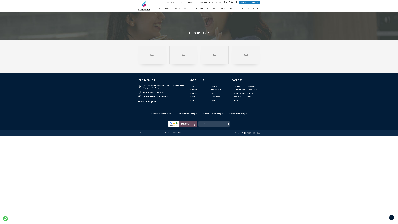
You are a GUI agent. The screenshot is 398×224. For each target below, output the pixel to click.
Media (215, 8)
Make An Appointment (249, 2)
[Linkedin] (152, 101)
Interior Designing (202, 8)
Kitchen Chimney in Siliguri (162, 114)
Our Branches (243, 8)
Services (177, 8)
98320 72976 (160, 92)
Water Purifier (252, 90)
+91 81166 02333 (176, 2)
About (167, 8)
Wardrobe (237, 86)
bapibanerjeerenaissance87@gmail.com (204, 2)
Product (187, 8)
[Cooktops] (152, 46)
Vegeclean (251, 86)
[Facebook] (224, 2)
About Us (214, 86)
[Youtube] (232, 2)
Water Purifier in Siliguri (239, 114)
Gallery (194, 93)
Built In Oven (251, 93)
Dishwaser (237, 97)
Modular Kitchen (239, 93)
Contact (256, 8)
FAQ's (223, 8)
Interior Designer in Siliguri (214, 114)
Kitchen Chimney (240, 90)
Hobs (249, 97)
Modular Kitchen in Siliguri (188, 114)
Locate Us (203, 124)
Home (159, 8)
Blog (193, 100)
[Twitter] (227, 2)
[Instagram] (229, 2)
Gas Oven (237, 100)
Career (232, 8)
